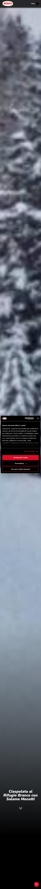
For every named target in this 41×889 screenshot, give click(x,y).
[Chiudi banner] (38, 418)
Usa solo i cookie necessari (20, 469)
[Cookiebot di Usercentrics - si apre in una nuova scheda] (25, 418)
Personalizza (19, 463)
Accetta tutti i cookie (20, 457)
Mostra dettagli (29, 451)
